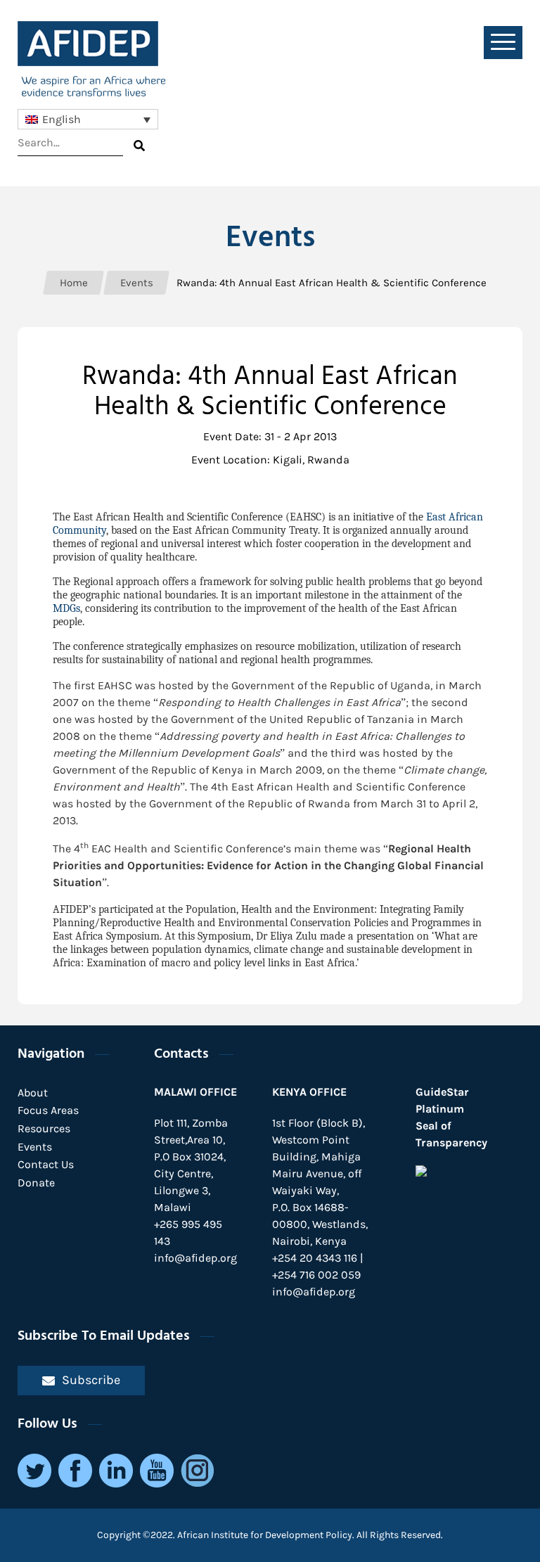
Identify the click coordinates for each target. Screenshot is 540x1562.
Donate (36, 1182)
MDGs (66, 608)
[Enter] (139, 145)
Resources (44, 1128)
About (33, 1092)
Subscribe (91, 1380)
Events (35, 1146)
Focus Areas (48, 1110)
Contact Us (46, 1164)
